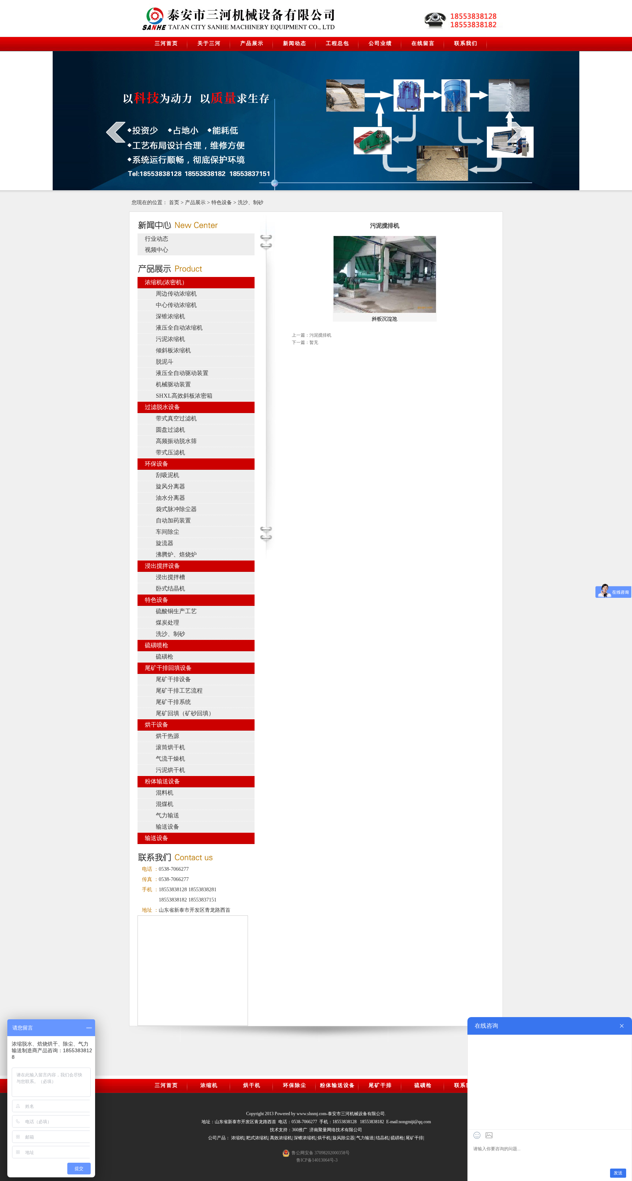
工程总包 (337, 43)
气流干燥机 (170, 759)
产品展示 (252, 43)
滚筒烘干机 (170, 747)
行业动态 (156, 239)
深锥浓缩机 (170, 316)
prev (115, 132)
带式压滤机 (170, 452)
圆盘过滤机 (170, 430)
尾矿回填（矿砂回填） (185, 713)
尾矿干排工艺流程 (179, 690)
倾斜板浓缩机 (173, 350)
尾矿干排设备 (173, 679)
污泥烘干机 (170, 770)
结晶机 (382, 1137)
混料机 (164, 793)
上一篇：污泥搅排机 (311, 335)
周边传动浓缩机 (176, 293)
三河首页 (166, 43)
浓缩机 (209, 1085)
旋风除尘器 (343, 1137)
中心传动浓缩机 (176, 305)
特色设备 (221, 202)
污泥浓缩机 (170, 339)
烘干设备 (156, 724)
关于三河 (209, 43)
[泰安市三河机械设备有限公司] (201, 19)
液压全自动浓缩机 (179, 328)
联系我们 (466, 43)
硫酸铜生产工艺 (176, 611)
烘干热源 (167, 736)
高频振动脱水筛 (176, 441)
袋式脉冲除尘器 (176, 509)
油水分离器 (170, 498)
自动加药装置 (173, 520)
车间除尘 (167, 532)
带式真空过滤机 (176, 418)
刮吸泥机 (167, 475)
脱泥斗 (164, 362)
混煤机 (164, 804)
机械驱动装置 (173, 384)
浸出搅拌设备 (162, 566)
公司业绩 (380, 43)
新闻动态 (294, 43)
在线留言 (423, 43)
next (516, 132)
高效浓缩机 (281, 1137)
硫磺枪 (164, 656)
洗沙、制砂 (250, 202)
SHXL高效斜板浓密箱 (184, 396)
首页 (174, 202)
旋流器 (164, 543)
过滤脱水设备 (162, 407)
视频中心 (156, 250)
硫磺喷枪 (156, 645)
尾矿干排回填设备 (168, 668)
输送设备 (167, 827)
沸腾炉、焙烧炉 (176, 554)
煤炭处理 (167, 622)
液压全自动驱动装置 (182, 373)
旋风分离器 (170, 486)
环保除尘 (294, 1085)
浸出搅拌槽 (170, 577)
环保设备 (156, 464)
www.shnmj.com (311, 1113)
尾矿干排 (380, 1085)
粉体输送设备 (162, 781)
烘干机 (252, 1085)
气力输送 (167, 815)
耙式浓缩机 (257, 1137)
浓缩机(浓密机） (166, 282)
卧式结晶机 (170, 588)
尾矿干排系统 (173, 702)
